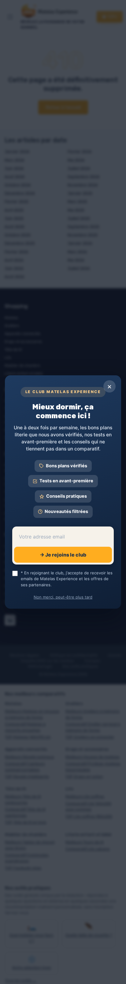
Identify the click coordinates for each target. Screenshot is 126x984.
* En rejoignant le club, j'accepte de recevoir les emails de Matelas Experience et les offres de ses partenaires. (67, 578)
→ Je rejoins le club (63, 555)
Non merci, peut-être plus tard (63, 597)
